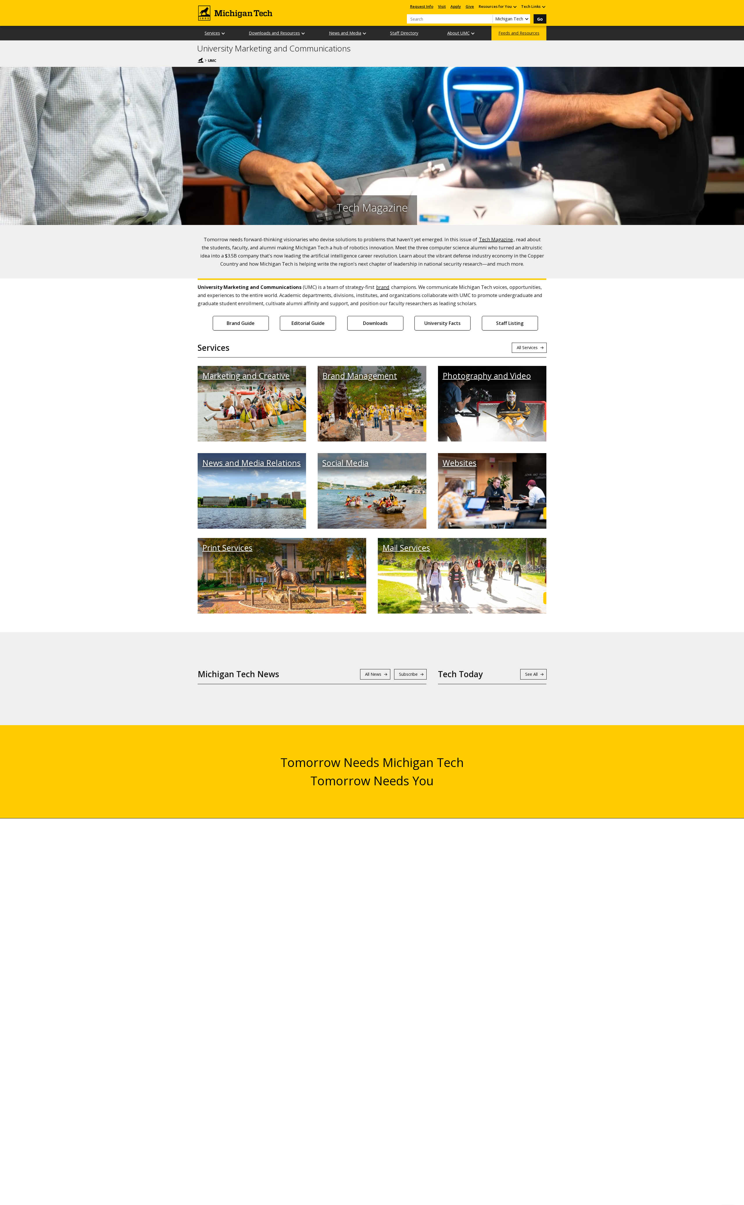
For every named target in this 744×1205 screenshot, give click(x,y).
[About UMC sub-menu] (473, 33)
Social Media (345, 462)
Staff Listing (509, 323)
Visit (442, 6)
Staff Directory (404, 33)
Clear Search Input (488, 19)
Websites (460, 462)
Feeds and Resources (518, 33)
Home (200, 60)
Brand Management (359, 375)
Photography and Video (487, 375)
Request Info (421, 6)
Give (470, 6)
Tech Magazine (496, 239)
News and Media (345, 33)
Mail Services (406, 547)
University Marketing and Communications (273, 48)
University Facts (442, 323)
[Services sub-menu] (223, 33)
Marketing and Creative (246, 375)
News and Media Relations (251, 462)
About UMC (458, 33)
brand (382, 287)
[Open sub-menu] (515, 6)
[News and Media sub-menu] (364, 33)
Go (540, 19)
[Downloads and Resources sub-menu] (303, 33)
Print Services (227, 547)
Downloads (375, 323)
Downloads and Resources (274, 33)
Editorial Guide (308, 323)
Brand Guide (241, 323)
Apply (455, 6)
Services (212, 33)
